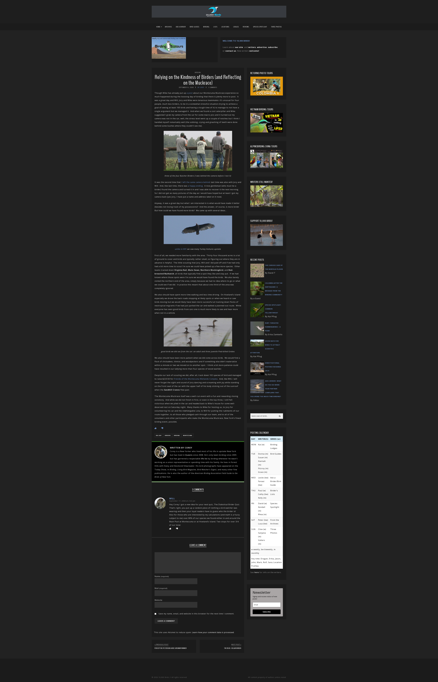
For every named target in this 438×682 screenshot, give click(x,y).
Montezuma (187, 435)
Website (158, 600)
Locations (225, 27)
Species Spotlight (260, 27)
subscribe (273, 47)
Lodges (236, 27)
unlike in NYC (181, 249)
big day (159, 435)
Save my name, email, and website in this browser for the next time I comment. (196, 613)
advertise (262, 47)
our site (239, 47)
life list (204, 458)
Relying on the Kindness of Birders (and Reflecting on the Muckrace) (198, 80)
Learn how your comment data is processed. (213, 632)
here (256, 572)
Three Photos (276, 27)
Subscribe (267, 612)
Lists (215, 27)
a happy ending (195, 186)
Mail (161, 588)
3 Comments (212, 87)
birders (168, 435)
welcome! (254, 51)
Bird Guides (194, 27)
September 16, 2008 (186, 87)
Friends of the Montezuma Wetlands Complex (196, 379)
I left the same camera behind (195, 182)
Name (162, 576)
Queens (189, 455)
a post (190, 93)
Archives (168, 27)
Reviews (246, 27)
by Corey (201, 87)
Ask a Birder (181, 27)
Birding (206, 27)
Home (158, 27)
